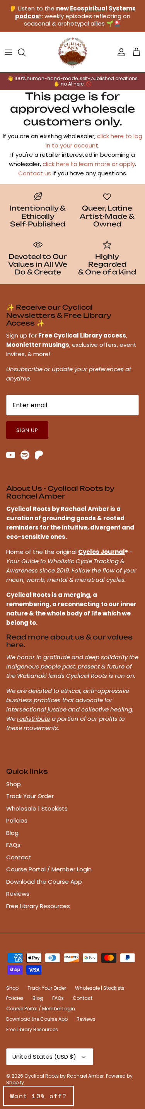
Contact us (34, 173)
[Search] (25, 52)
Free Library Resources (38, 906)
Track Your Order (30, 796)
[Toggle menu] (8, 52)
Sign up (27, 430)
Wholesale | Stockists (37, 808)
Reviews (17, 894)
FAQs (13, 845)
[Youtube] (10, 455)
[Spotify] (24, 455)
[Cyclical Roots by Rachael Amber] (72, 52)
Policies (16, 820)
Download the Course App (44, 882)
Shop (13, 784)
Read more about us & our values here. (69, 641)
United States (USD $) (44, 1056)
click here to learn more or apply (89, 164)
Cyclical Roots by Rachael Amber (64, 1076)
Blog (12, 833)
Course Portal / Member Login (49, 869)
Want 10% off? (38, 1095)
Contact (18, 857)
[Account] (119, 52)
